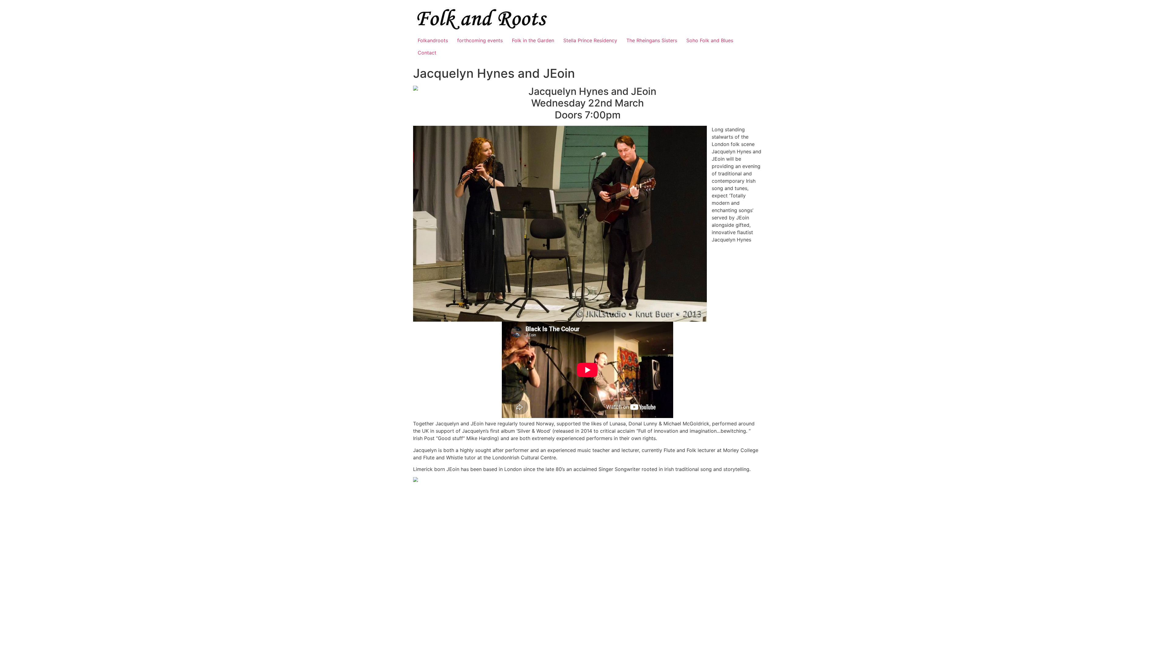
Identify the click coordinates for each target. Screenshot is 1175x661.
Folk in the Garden (533, 40)
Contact (427, 53)
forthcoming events (480, 40)
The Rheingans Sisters (651, 40)
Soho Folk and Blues (709, 40)
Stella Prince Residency (590, 40)
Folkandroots (433, 40)
